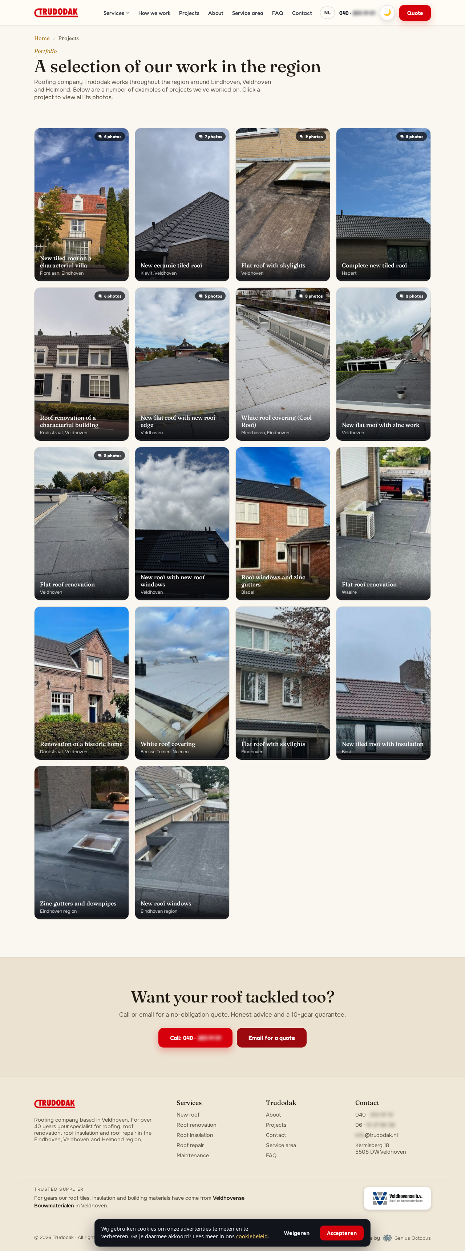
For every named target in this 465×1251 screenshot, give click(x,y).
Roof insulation (195, 1135)
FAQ (277, 12)
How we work (154, 12)
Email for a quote (271, 1037)
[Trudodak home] (56, 12)
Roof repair (190, 1145)
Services (114, 12)
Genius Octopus (413, 1238)
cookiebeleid (252, 1236)
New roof (188, 1114)
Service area (247, 12)
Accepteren (342, 1233)
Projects (189, 12)
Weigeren (297, 1233)
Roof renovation (197, 1125)
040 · (357, 12)
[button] (81, 205)
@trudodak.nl (376, 1135)
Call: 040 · (195, 1037)
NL (327, 12)
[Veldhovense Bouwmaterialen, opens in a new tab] (397, 1198)
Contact (302, 12)
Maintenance (193, 1155)
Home (42, 38)
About (215, 12)
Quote (415, 12)
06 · (375, 1125)
